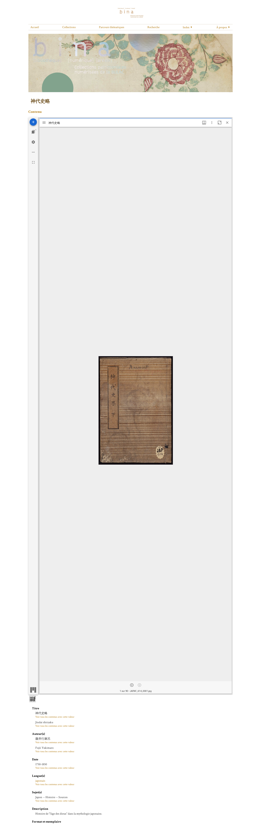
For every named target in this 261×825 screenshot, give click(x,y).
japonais (40, 781)
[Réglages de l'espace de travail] (33, 142)
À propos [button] (221, 27)
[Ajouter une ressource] (33, 122)
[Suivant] (132, 685)
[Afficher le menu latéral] (44, 122)
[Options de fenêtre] (204, 122)
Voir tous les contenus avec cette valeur (54, 717)
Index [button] (186, 27)
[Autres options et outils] (212, 122)
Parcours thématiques (111, 27)
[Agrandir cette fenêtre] (219, 122)
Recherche (153, 27)
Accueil (34, 27)
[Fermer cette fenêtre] (227, 122)
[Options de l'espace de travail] (33, 152)
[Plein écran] (33, 162)
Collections (69, 27)
